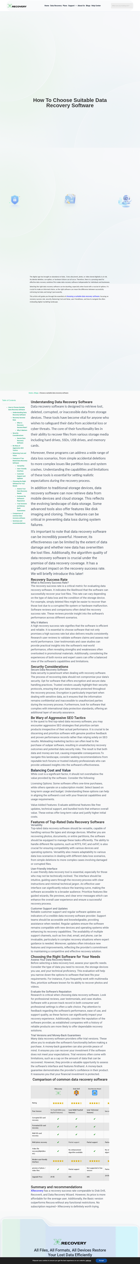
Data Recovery (56, 6)
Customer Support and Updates (21, 476)
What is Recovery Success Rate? (22, 425)
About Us (81, 6)
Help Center (96, 6)
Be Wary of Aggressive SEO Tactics (18, 448)
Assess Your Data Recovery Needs (22, 491)
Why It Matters (22, 430)
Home (47, 6)
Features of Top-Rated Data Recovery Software (20, 460)
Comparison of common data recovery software (19, 516)
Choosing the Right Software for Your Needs (19, 483)
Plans (65, 6)
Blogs (88, 6)
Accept (101, 1261)
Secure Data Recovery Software (21, 440)
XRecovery (37, 1190)
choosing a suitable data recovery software (82, 296)
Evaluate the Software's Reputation (21, 498)
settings (88, 1261)
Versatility (20, 466)
